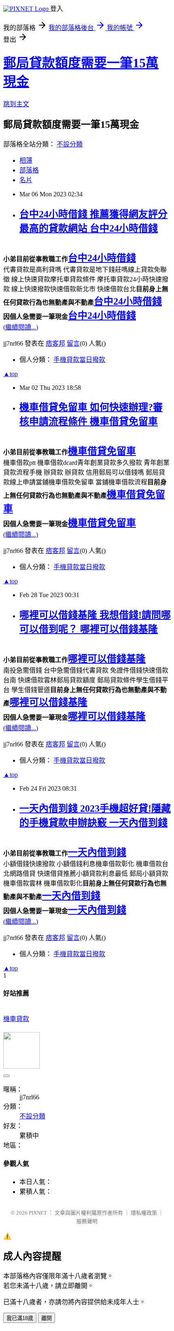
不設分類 (70, 144)
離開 (46, 1318)
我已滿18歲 (19, 1318)
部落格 (29, 170)
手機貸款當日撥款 (79, 359)
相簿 (25, 160)
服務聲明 (87, 1221)
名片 (25, 179)
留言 (73, 343)
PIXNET (38, 1213)
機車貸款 (16, 1018)
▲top (10, 373)
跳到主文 (16, 104)
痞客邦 (55, 343)
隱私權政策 (144, 1213)
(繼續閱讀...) (20, 327)
